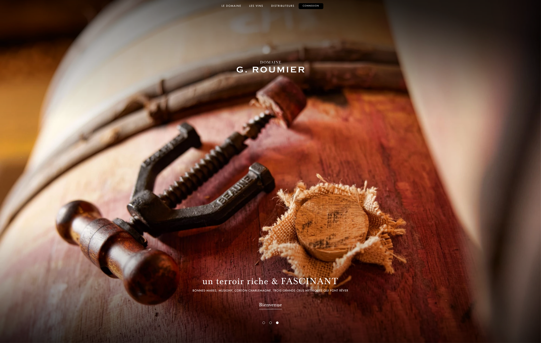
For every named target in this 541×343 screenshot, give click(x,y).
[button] (263, 322)
